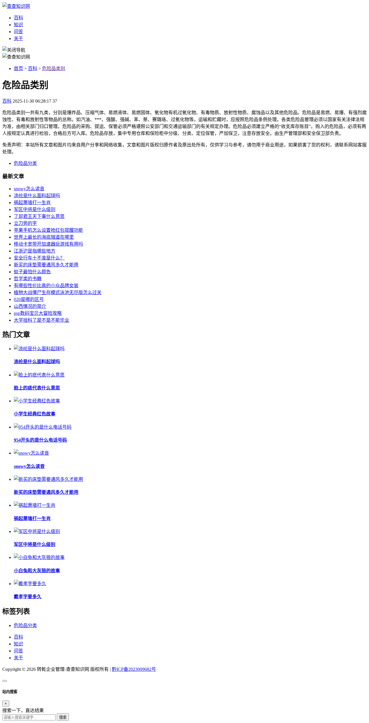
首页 (18, 68)
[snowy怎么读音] (31, 453)
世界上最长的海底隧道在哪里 (44, 237)
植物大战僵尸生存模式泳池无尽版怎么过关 (57, 292)
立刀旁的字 (25, 223)
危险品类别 (53, 68)
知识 (18, 24)
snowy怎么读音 (29, 188)
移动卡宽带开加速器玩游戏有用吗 (48, 244)
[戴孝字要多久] (30, 583)
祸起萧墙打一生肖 (32, 202)
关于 (18, 38)
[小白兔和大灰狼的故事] (39, 557)
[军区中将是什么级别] (37, 531)
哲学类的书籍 (28, 278)
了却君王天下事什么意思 (39, 216)
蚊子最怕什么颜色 (32, 271)
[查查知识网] (16, 6)
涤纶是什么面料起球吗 (37, 195)
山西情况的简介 (30, 306)
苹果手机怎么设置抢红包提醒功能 (48, 230)
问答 (18, 31)
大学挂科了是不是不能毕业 (41, 320)
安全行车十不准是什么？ (39, 257)
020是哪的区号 (29, 299)
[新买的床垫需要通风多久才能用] (48, 479)
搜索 (63, 717)
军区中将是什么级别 (34, 209)
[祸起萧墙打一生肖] (34, 505)
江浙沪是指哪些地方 (34, 250)
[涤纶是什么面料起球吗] (39, 348)
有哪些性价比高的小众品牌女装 (46, 285)
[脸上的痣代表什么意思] (39, 374)
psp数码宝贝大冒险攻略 (38, 313)
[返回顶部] (4, 681)
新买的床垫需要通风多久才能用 (46, 264)
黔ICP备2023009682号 (134, 669)
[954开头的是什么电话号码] (42, 427)
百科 (18, 17)
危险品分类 (25, 163)
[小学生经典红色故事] (37, 400)
